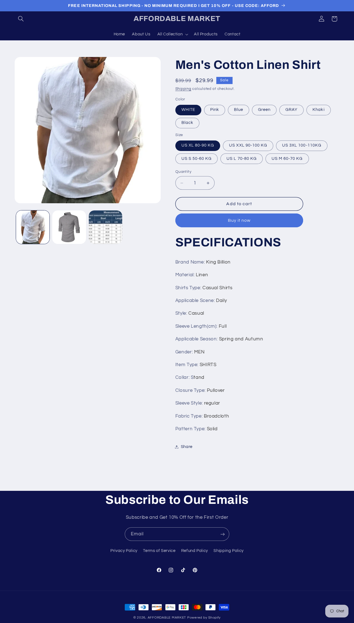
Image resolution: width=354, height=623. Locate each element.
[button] (21, 18)
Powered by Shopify (204, 617)
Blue (238, 110)
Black (187, 123)
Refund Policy (194, 550)
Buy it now (239, 220)
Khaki (318, 110)
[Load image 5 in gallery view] (69, 227)
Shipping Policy (228, 550)
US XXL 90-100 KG (248, 146)
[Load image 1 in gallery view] (33, 227)
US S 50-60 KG (196, 159)
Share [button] (186, 447)
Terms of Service (159, 550)
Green (264, 110)
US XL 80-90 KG (197, 146)
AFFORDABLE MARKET (167, 617)
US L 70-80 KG (242, 159)
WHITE (188, 110)
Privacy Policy (123, 550)
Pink (214, 110)
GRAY (291, 110)
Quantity (183, 172)
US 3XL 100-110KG (301, 146)
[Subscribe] (222, 534)
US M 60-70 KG (287, 159)
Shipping (183, 89)
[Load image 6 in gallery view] (105, 227)
